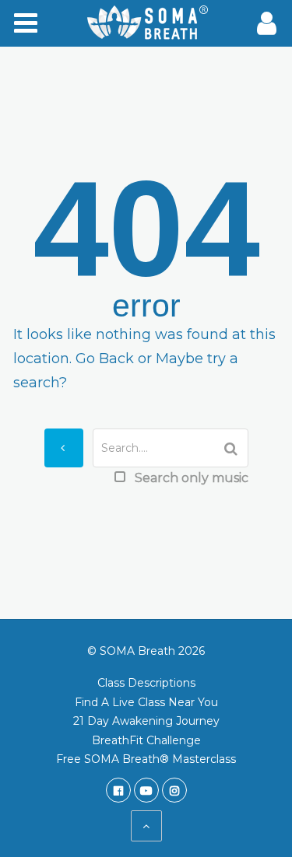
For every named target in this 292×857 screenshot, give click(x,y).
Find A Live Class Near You (146, 702)
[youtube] (146, 790)
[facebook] (118, 790)
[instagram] (174, 790)
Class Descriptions (146, 683)
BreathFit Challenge (146, 740)
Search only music (191, 477)
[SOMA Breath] (146, 23)
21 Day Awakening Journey (146, 721)
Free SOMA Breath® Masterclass (146, 759)
